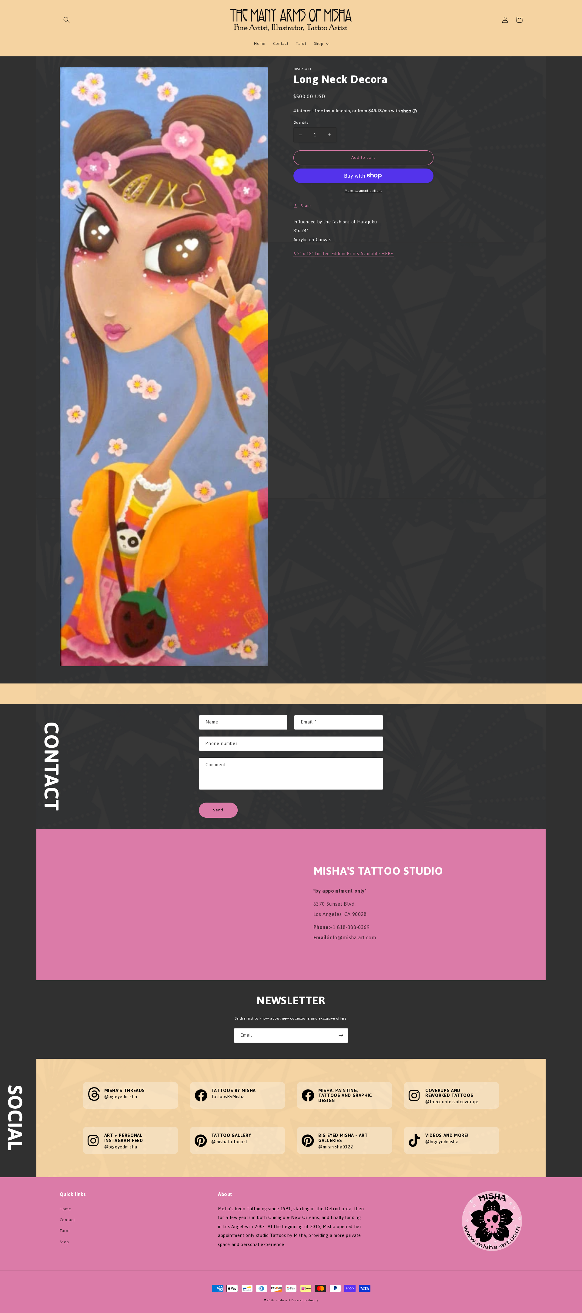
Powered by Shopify (304, 1300)
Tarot (65, 1230)
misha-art (283, 1300)
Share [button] (306, 205)
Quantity (301, 122)
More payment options (363, 191)
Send (218, 810)
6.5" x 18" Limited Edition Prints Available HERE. (343, 253)
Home (65, 1209)
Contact (67, 1220)
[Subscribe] (341, 1035)
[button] (67, 20)
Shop (64, 1242)
